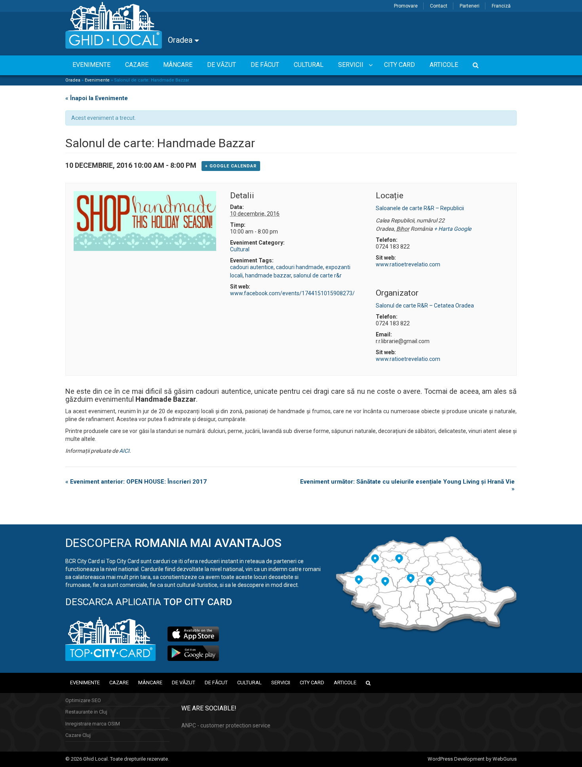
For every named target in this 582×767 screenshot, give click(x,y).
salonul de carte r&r (317, 275)
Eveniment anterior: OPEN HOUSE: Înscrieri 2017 (136, 481)
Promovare (406, 6)
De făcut (216, 682)
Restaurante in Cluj (86, 712)
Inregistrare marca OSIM (92, 724)
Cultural (239, 249)
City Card (312, 682)
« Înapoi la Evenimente (96, 98)
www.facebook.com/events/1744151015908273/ (292, 293)
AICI (124, 451)
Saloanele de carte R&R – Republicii (420, 208)
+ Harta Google (452, 229)
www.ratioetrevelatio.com (408, 264)
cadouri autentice (252, 267)
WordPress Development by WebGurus (472, 759)
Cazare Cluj (78, 735)
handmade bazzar (268, 275)
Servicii (280, 682)
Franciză (501, 6)
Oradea (181, 40)
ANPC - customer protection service (225, 725)
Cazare (119, 682)
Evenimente (97, 80)
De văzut (183, 682)
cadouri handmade (299, 267)
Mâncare (150, 682)
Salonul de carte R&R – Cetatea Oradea (425, 305)
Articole (345, 682)
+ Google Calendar (231, 166)
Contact (438, 6)
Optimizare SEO (83, 700)
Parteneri (469, 6)
